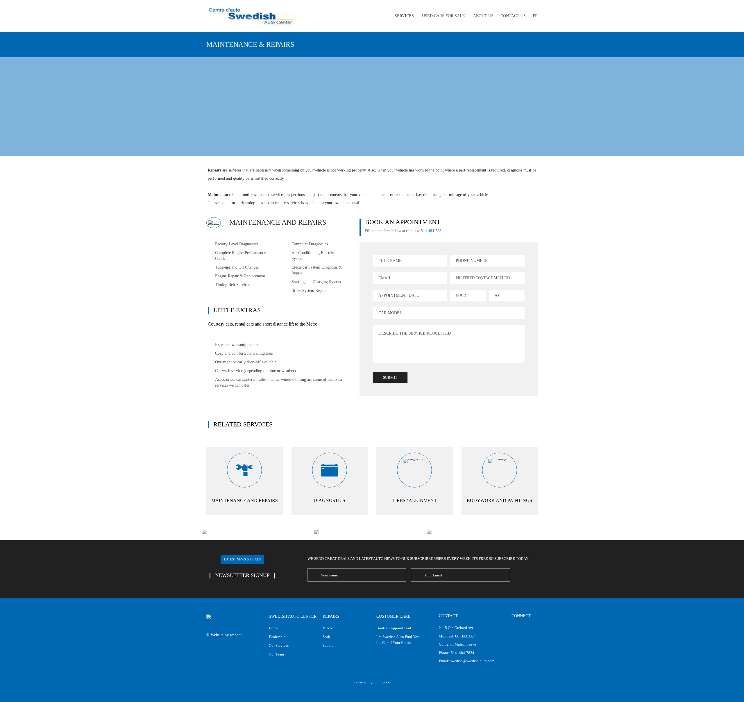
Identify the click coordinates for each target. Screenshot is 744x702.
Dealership (277, 637)
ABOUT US (483, 16)
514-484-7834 (432, 230)
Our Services (279, 645)
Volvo (327, 628)
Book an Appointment (393, 628)
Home (273, 628)
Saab (326, 637)
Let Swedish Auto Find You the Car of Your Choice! (397, 640)
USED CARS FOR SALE (443, 16)
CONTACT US (513, 16)
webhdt (236, 635)
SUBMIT (390, 377)
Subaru (328, 645)
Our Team (276, 654)
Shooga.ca (381, 682)
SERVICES (404, 16)
